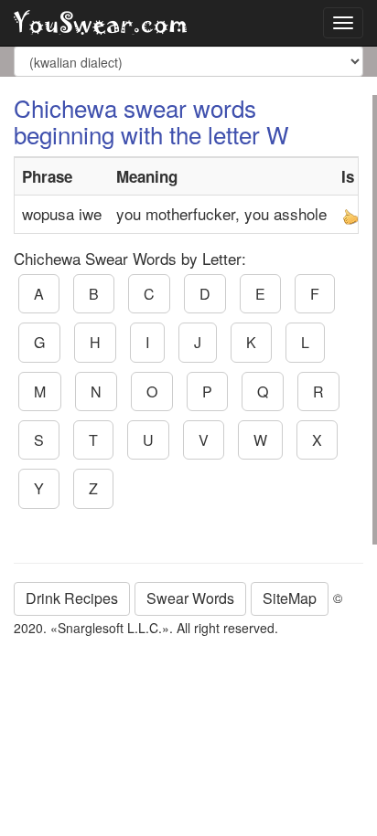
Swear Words (190, 597)
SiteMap (290, 597)
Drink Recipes (72, 597)
